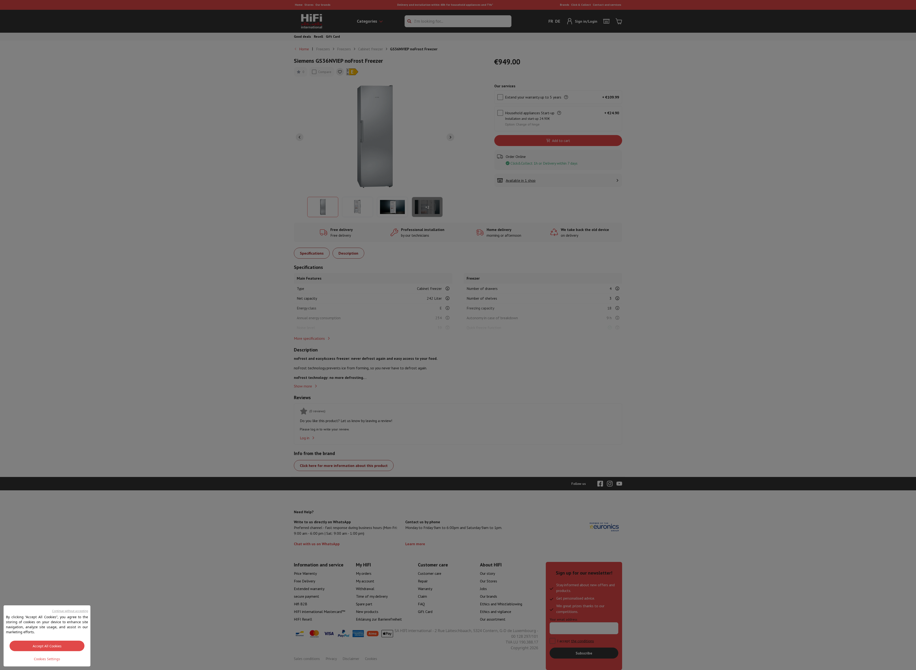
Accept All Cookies (47, 646)
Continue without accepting (70, 611)
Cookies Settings (47, 659)
